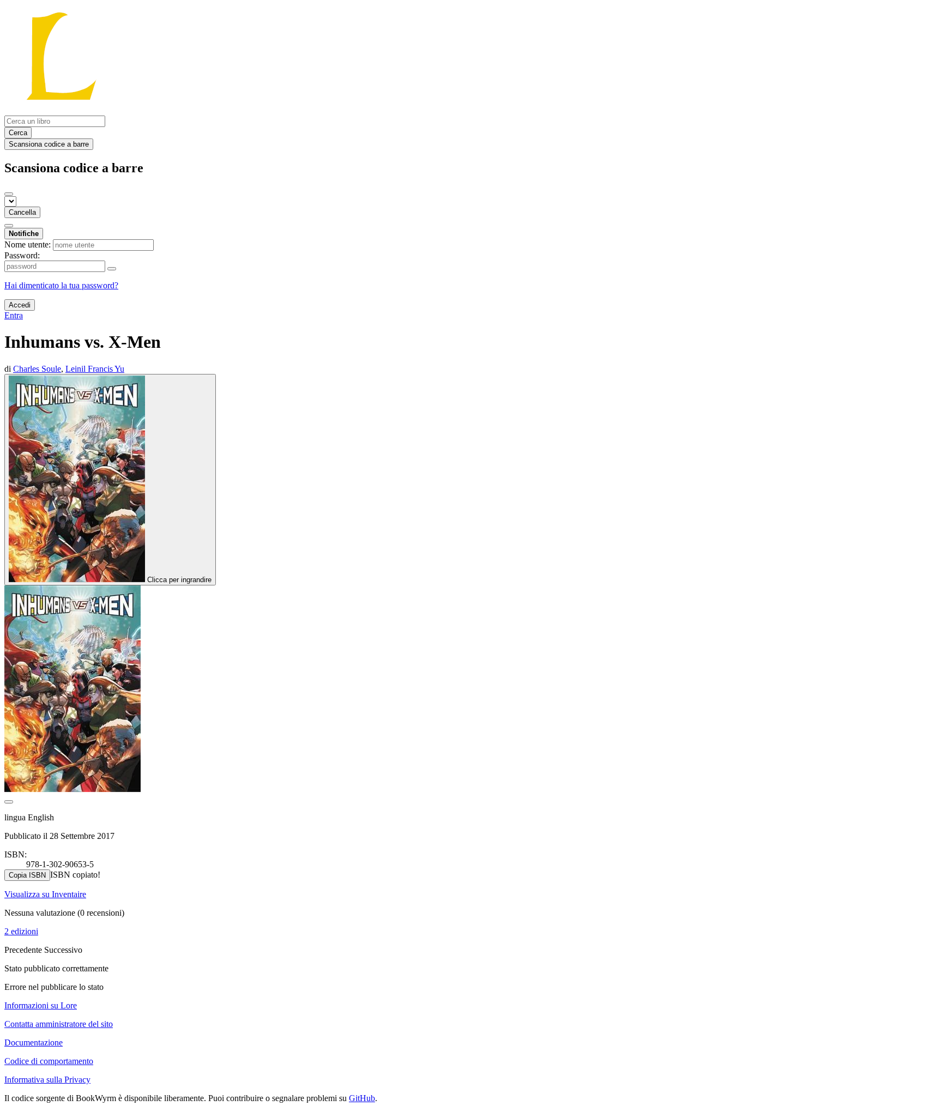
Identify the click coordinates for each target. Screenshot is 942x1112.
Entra (13, 315)
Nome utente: (27, 244)
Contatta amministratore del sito (58, 1024)
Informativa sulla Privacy (47, 1079)
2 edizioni (21, 931)
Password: (22, 255)
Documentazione (33, 1042)
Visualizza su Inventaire (45, 894)
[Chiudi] (8, 194)
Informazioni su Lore (40, 1005)
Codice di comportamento (48, 1061)
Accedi (20, 305)
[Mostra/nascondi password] (111, 268)
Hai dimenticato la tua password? (61, 285)
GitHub (362, 1098)
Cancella (22, 212)
